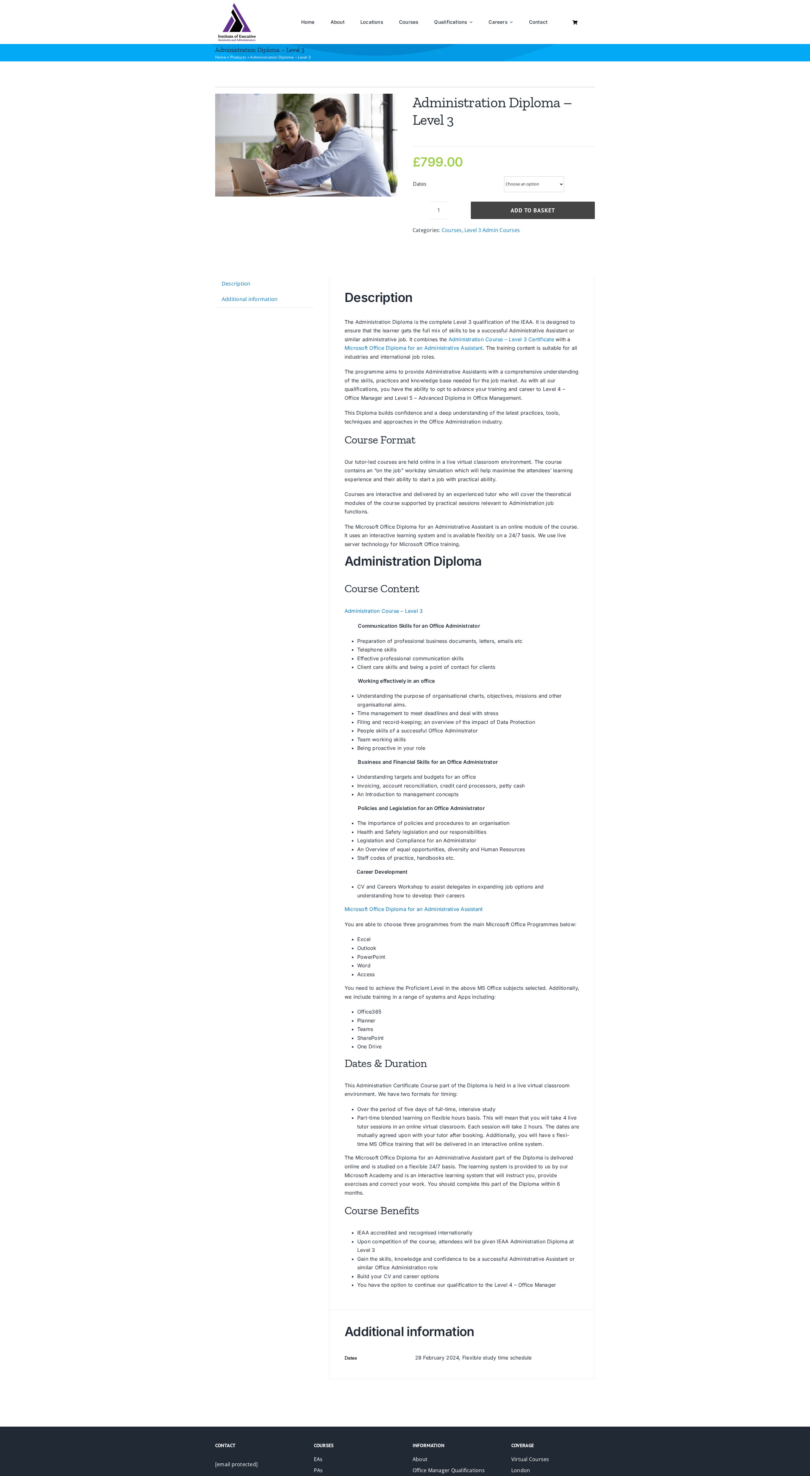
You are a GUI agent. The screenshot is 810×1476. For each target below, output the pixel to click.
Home (220, 57)
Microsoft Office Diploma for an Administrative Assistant (414, 348)
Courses (452, 230)
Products (238, 57)
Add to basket (533, 210)
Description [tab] (236, 283)
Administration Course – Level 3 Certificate (501, 339)
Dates (420, 183)
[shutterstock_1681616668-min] (306, 145)
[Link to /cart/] (574, 22)
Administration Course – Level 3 (384, 611)
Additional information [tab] (249, 299)
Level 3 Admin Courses (492, 230)
